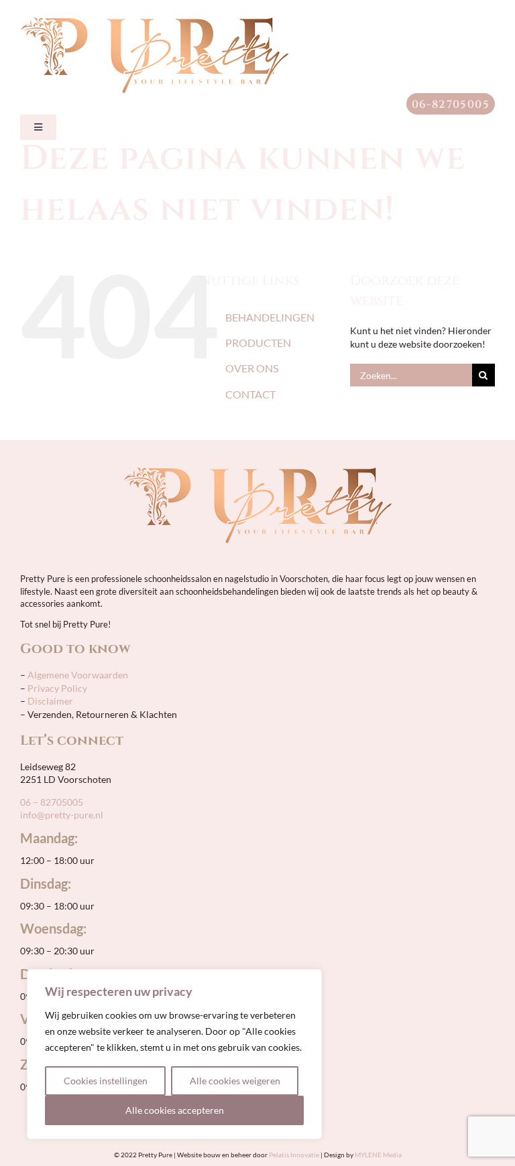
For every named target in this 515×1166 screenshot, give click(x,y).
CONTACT (250, 394)
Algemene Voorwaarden (76, 674)
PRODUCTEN (258, 342)
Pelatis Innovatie (294, 1155)
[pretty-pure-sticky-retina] (154, 21)
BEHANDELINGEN (269, 317)
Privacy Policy (57, 688)
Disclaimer (50, 701)
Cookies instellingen (106, 1080)
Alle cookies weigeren (235, 1080)
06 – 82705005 (51, 802)
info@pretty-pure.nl (61, 814)
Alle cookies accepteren (174, 1110)
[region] (174, 1054)
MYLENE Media (378, 1155)
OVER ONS (251, 368)
